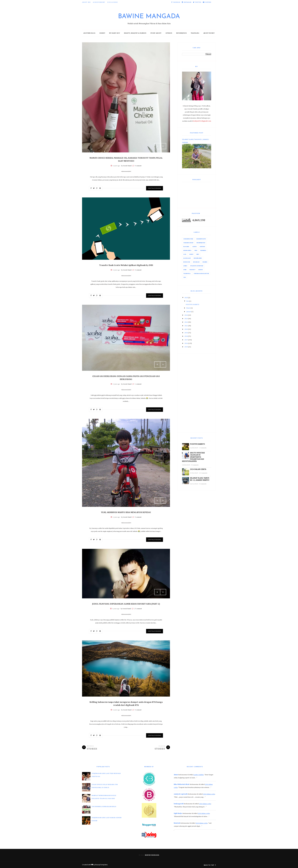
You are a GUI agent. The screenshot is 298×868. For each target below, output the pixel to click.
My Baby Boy (114, 33)
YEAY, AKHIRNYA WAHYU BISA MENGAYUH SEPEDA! (126, 512)
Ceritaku (202, 246)
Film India (203, 250)
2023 (186, 318)
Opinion (169, 33)
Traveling (195, 33)
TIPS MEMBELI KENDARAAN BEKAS (104, 806)
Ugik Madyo (178, 813)
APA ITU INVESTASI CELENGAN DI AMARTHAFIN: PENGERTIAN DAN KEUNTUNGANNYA (193, 457)
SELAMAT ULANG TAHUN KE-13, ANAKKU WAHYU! (199, 479)
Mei (187, 301)
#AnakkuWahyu (201, 239)
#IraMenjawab (200, 242)
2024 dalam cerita (209, 794)
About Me (86, 2)
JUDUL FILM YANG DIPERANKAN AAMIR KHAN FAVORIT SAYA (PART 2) (126, 604)
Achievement (99, 2)
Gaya (184, 254)
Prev (157, 146)
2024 (186, 315)
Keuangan (196, 262)
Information (181, 33)
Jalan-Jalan (187, 258)
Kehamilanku (198, 258)
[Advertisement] (196, 393)
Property (192, 269)
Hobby (102, 33)
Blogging (186, 246)
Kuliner (205, 262)
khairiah (177, 823)
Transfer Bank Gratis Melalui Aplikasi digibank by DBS (126, 265)
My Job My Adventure (196, 265)
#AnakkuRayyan (188, 239)
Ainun (176, 775)
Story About (155, 33)
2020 (186, 329)
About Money (209, 33)
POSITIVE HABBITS (192, 304)
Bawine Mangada (149, 16)
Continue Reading (154, 188)
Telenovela (187, 273)
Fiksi (196, 250)
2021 (186, 326)
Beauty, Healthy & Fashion (135, 33)
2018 (186, 336)
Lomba (185, 265)
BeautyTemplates (101, 865)
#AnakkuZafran (188, 242)
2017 (186, 340)
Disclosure (112, 2)
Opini (184, 269)
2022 (186, 322)
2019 (186, 333)
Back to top (209, 865)
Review (200, 269)
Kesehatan (186, 262)
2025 (186, 297)
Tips (184, 277)
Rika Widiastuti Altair (181, 784)
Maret (188, 308)
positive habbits (199, 775)
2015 (186, 347)
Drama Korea (187, 250)
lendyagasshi (179, 804)
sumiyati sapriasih (181, 794)
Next (163, 146)
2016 (186, 343)
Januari (188, 311)
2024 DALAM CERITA (198, 469)
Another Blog (89, 33)
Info (197, 254)
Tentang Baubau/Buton (201, 273)
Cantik (194, 246)
